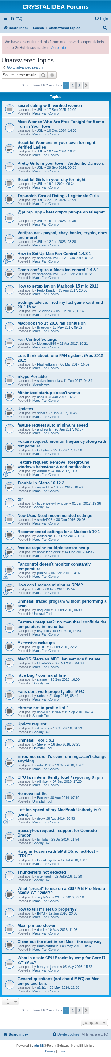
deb (40, 818)
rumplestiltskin (47, 946)
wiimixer (43, 781)
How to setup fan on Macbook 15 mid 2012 (58, 286)
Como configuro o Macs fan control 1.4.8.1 (58, 270)
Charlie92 (44, 663)
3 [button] (79, 85)
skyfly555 (44, 897)
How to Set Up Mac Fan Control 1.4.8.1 (54, 253)
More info (58, 48)
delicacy (43, 728)
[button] (86, 85)
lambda (42, 839)
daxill (40, 929)
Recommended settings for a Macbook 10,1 (59, 531)
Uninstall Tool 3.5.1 (36, 740)
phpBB (39, 1045)
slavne (42, 679)
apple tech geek (49, 552)
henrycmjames (48, 967)
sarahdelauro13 (48, 258)
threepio (43, 327)
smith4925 (44, 519)
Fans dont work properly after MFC (51, 691)
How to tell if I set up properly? (47, 909)
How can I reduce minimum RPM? (50, 585)
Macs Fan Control (45, 113)
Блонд (42, 797)
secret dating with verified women (50, 105)
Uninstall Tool (42, 613)
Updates (25, 409)
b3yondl (43, 631)
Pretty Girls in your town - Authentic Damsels (61, 163)
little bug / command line (42, 675)
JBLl (40, 109)
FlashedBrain (47, 364)
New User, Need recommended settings (55, 515)
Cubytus (43, 450)
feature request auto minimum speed (53, 425)
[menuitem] (16, 18)
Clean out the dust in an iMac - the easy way (59, 941)
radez (41, 696)
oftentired (44, 876)
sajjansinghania (48, 380)
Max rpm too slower (37, 925)
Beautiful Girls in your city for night (51, 179)
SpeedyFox (41, 384)
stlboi (41, 413)
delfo (40, 397)
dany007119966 (49, 712)
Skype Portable (32, 376)
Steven (42, 744)
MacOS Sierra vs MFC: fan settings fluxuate (59, 659)
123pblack (44, 311)
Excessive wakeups (36, 643)
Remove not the (32, 793)
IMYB (41, 913)
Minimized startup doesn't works (49, 392)
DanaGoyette (47, 860)
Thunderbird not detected (42, 872)
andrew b (44, 429)
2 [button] (73, 85)
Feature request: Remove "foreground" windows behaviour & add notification (54, 464)
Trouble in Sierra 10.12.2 (41, 483)
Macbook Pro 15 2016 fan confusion (52, 323)
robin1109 (44, 765)
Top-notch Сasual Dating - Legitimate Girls (58, 196)
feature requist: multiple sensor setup (53, 548)
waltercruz (45, 536)
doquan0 (43, 610)
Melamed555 (46, 343)
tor (20, 499)
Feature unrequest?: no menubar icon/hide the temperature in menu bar (62, 624)
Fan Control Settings (37, 339)
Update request (32, 724)
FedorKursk (46, 290)
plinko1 (42, 573)
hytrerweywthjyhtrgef (52, 503)
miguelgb (43, 487)
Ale (39, 589)
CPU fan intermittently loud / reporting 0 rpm (60, 777)
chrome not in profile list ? (43, 707)
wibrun (42, 471)
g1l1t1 (41, 647)
